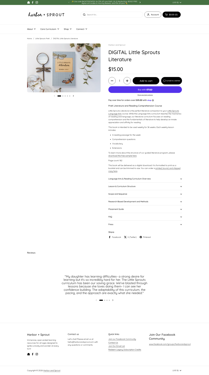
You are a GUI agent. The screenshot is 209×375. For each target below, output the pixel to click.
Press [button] (110, 224)
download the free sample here (122, 155)
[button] (172, 15)
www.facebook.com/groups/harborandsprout (170, 344)
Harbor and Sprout (51, 370)
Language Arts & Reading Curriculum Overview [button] (129, 178)
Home (29, 38)
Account (155, 14)
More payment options (145, 95)
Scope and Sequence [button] (117, 194)
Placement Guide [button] (116, 209)
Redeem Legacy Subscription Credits (124, 349)
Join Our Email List (116, 346)
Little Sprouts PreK (42, 38)
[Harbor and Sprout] (46, 15)
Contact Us (113, 342)
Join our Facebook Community (122, 339)
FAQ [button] (110, 216)
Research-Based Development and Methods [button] (128, 201)
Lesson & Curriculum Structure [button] (121, 186)
